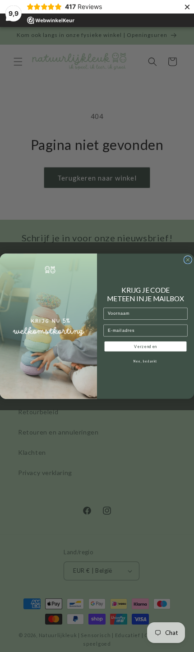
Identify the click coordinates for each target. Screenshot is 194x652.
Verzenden (145, 346)
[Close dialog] (188, 259)
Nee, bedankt (145, 361)
